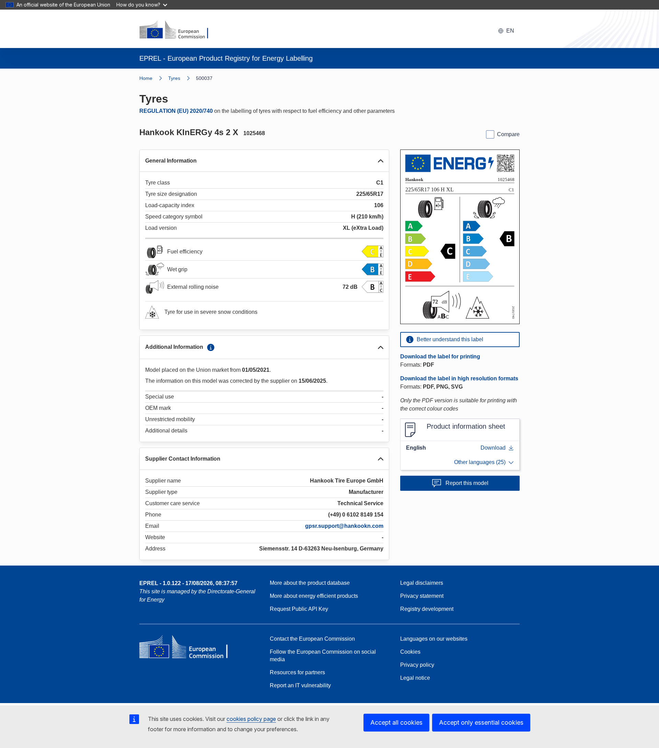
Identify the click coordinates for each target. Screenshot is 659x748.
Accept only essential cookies (481, 722)
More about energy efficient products (314, 596)
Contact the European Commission (312, 639)
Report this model (467, 483)
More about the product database (310, 583)
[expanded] (380, 160)
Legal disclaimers (421, 583)
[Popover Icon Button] (211, 347)
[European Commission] (178, 30)
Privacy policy (417, 665)
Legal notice (415, 678)
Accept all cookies (396, 722)
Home (145, 78)
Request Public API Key (299, 609)
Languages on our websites (433, 639)
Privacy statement (421, 596)
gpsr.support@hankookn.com (344, 526)
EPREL (188, 583)
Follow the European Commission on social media (323, 655)
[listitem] (182, 78)
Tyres (174, 78)
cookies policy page (251, 718)
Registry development (426, 609)
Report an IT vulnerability (300, 685)
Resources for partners (297, 672)
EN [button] (510, 31)
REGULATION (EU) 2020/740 (176, 111)
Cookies (410, 652)
